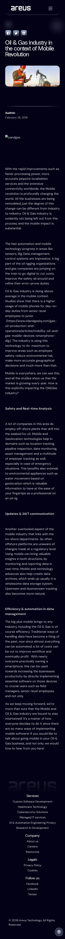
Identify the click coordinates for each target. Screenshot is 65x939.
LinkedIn (32, 889)
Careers (33, 846)
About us (32, 841)
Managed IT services (33, 817)
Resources (32, 852)
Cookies (33, 870)
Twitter (32, 894)
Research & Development (32, 828)
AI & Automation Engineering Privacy (32, 823)
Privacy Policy (32, 865)
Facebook (32, 884)
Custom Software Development (32, 801)
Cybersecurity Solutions (32, 812)
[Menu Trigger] (51, 8)
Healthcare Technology (32, 807)
